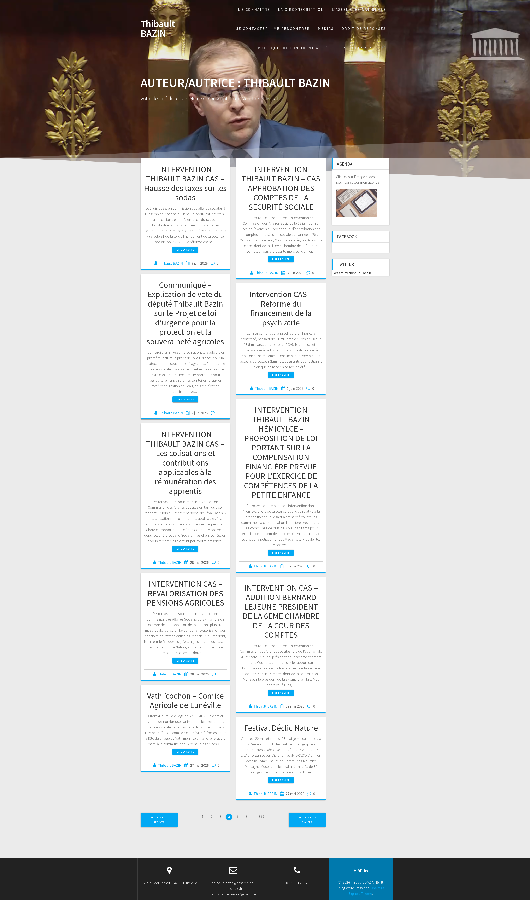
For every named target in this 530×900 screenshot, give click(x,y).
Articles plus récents (159, 820)
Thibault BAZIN (158, 29)
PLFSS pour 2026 (355, 48)
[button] (384, 48)
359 (259, 815)
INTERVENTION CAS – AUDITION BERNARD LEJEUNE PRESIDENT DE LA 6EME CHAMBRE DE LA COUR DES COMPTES (281, 611)
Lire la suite (185, 249)
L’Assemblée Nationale (359, 9)
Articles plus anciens (307, 820)
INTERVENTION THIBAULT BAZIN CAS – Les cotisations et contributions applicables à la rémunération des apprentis (185, 462)
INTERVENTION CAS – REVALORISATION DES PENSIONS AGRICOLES (185, 593)
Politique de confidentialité (293, 48)
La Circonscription (301, 9)
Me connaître (254, 9)
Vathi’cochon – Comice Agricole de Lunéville (185, 700)
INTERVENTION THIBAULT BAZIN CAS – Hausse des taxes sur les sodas (185, 183)
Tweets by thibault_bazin (351, 273)
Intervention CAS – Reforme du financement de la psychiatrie (281, 308)
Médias (326, 28)
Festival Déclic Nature (281, 728)
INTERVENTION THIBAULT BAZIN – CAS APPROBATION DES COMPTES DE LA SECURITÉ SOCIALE (281, 188)
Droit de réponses (364, 28)
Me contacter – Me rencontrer (272, 28)
